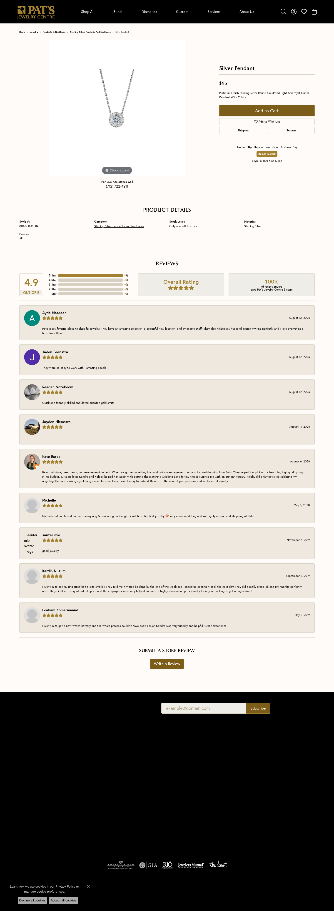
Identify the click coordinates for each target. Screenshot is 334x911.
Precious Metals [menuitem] (180, 782)
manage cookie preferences (44, 891)
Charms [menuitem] (99, 800)
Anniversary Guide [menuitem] (182, 808)
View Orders (253, 763)
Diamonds (149, 11)
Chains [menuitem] (99, 806)
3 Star (53, 284)
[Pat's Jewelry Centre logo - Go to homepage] (36, 11)
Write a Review (167, 663)
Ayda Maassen (54, 312)
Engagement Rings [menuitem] (107, 775)
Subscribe (258, 708)
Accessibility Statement (294, 891)
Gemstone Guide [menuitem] (181, 776)
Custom (182, 11)
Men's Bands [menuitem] (103, 781)
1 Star (53, 293)
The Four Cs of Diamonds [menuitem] (187, 751)
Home (22, 31)
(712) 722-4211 (117, 186)
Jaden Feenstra (55, 351)
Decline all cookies (32, 900)
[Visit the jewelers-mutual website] (191, 865)
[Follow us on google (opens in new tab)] (259, 801)
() (126, 275)
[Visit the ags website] (121, 865)
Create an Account (257, 751)
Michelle (49, 500)
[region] (117, 108)
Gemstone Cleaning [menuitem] (183, 802)
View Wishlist (254, 757)
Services (213, 11)
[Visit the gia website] (148, 865)
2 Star (53, 289)
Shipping (243, 130)
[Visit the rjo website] (167, 865)
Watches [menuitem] (100, 832)
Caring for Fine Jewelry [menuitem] (185, 789)
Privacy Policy (229, 891)
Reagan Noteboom (57, 386)
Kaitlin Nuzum (53, 570)
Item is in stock (267, 154)
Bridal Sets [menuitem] (101, 838)
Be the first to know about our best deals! (111, 708)
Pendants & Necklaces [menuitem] (110, 794)
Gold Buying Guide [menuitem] (182, 814)
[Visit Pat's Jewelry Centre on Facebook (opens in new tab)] (248, 801)
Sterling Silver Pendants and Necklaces (90, 31)
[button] (283, 11)
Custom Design (255, 776)
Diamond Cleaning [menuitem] (182, 795)
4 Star (53, 280)
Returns (291, 130)
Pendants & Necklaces (54, 31)
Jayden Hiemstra (56, 421)
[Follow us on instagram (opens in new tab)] (270, 801)
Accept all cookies (63, 900)
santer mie (51, 534)
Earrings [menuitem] (100, 813)
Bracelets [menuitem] (100, 825)
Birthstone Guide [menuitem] (181, 770)
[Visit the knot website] (218, 865)
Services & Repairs (257, 770)
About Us (246, 11)
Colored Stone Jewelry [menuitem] (110, 819)
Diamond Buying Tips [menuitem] (184, 757)
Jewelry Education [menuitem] (182, 744)
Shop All (87, 11)
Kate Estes (51, 456)
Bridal (117, 11)
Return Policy (205, 891)
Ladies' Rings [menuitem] (103, 787)
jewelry (34, 31)
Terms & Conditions (258, 891)
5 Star (53, 275)
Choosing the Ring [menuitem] (182, 763)
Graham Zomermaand (60, 609)
